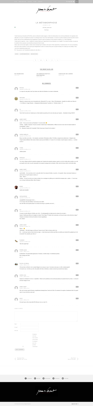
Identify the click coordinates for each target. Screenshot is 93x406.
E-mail (16, 327)
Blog (16, 1)
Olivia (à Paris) (24, 263)
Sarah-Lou (23, 275)
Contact (40, 1)
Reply (77, 87)
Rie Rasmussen (19, 73)
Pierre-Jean (23, 250)
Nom (16, 324)
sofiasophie (23, 196)
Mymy (21, 186)
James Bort (23, 119)
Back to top (75, 403)
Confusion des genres (66, 73)
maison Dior (34, 53)
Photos (30, 1)
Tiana (21, 147)
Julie (21, 298)
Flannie (22, 240)
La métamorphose (24, 53)
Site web (16, 330)
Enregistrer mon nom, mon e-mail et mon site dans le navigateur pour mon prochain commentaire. (35, 340)
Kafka (16, 53)
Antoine (22, 97)
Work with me (22, 1)
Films (34, 1)
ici (40, 50)
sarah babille (24, 134)
